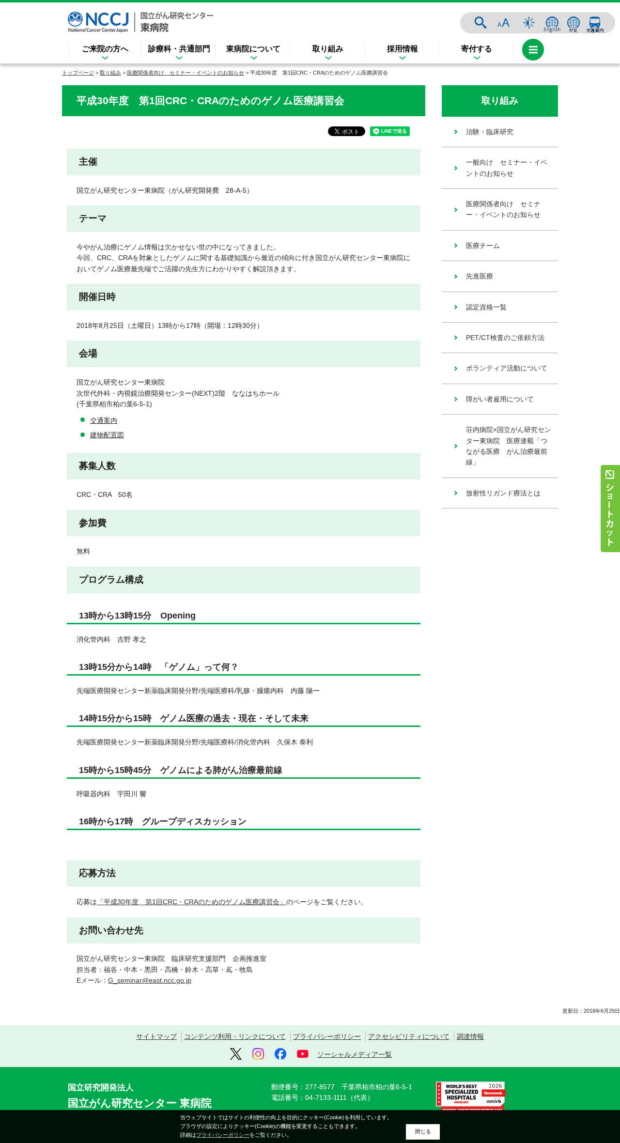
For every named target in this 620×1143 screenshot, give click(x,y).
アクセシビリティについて (409, 1036)
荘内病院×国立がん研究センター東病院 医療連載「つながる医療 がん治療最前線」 (508, 446)
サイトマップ (156, 1036)
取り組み (327, 49)
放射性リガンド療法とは (503, 493)
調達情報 (470, 1036)
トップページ (78, 73)
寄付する (476, 49)
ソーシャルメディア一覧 (354, 1054)
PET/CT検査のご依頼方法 (505, 337)
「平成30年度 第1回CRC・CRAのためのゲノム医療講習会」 (191, 902)
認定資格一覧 (486, 307)
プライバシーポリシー (327, 1036)
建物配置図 (107, 435)
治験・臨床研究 (489, 132)
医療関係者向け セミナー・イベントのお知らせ (185, 73)
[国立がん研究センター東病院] (140, 22)
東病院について (253, 49)
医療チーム (483, 245)
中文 (573, 22)
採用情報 (402, 49)
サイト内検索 (480, 22)
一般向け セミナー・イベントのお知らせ (506, 167)
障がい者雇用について (500, 399)
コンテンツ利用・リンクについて (235, 1036)
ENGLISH (552, 22)
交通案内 (594, 22)
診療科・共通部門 (179, 49)
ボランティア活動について (506, 368)
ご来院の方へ (105, 49)
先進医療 (479, 276)
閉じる (423, 1131)
